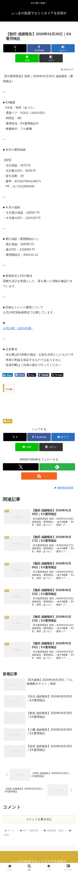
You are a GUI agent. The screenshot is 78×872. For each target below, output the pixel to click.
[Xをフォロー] (21, 466)
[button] (51, 58)
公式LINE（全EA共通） (18, 328)
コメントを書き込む (39, 819)
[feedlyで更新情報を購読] (57, 466)
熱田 (9, 421)
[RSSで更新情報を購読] (39, 476)
